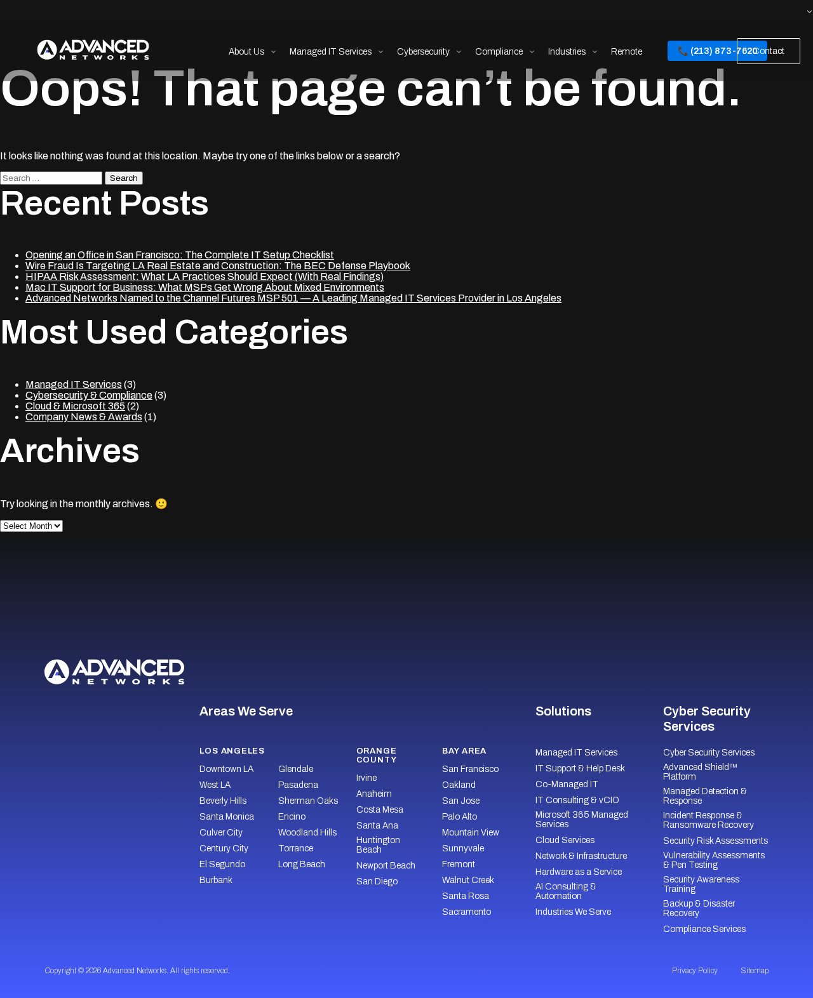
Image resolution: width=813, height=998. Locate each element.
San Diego (377, 881)
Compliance (499, 52)
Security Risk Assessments (715, 841)
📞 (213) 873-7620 (717, 51)
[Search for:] (52, 177)
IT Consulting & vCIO (577, 800)
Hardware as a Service (578, 872)
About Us (246, 52)
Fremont (458, 864)
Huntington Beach (378, 845)
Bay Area (464, 751)
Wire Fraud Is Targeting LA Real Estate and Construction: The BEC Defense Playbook (217, 265)
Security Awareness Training (701, 884)
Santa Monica (226, 817)
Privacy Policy (695, 970)
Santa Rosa (465, 896)
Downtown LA (226, 769)
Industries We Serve (573, 912)
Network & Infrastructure (581, 856)
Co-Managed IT (566, 784)
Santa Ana (377, 825)
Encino (292, 817)
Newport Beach (385, 865)
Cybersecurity (423, 52)
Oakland (459, 785)
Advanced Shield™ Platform (700, 772)
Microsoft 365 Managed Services (581, 819)
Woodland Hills (307, 832)
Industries (567, 52)
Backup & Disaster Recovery (699, 908)
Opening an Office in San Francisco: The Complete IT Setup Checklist (179, 255)
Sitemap (755, 970)
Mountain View (470, 832)
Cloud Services (565, 840)
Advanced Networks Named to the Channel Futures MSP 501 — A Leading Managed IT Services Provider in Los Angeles (293, 298)
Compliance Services (704, 929)
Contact (768, 51)
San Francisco (470, 769)
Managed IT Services (331, 52)
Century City (223, 848)
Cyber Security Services (709, 752)
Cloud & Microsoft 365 (75, 406)
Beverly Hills (222, 801)
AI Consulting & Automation (565, 891)
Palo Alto (459, 817)
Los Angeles (232, 751)
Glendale (295, 769)
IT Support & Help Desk (580, 768)
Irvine (366, 778)
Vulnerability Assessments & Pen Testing (714, 860)
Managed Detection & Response (705, 796)
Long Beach (301, 864)
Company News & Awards (83, 416)
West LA (215, 785)
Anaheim (374, 794)
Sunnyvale (463, 848)
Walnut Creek (468, 880)
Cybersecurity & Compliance (88, 395)
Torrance (295, 848)
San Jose (461, 801)
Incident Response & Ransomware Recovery (708, 820)
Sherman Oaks (308, 801)
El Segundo (222, 864)
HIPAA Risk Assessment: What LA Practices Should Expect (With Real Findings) (204, 276)
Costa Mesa (379, 810)
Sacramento (466, 912)
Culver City (221, 832)
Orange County (376, 755)
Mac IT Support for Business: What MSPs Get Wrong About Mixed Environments (204, 287)
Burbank (215, 880)
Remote (626, 52)
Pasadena (298, 785)
